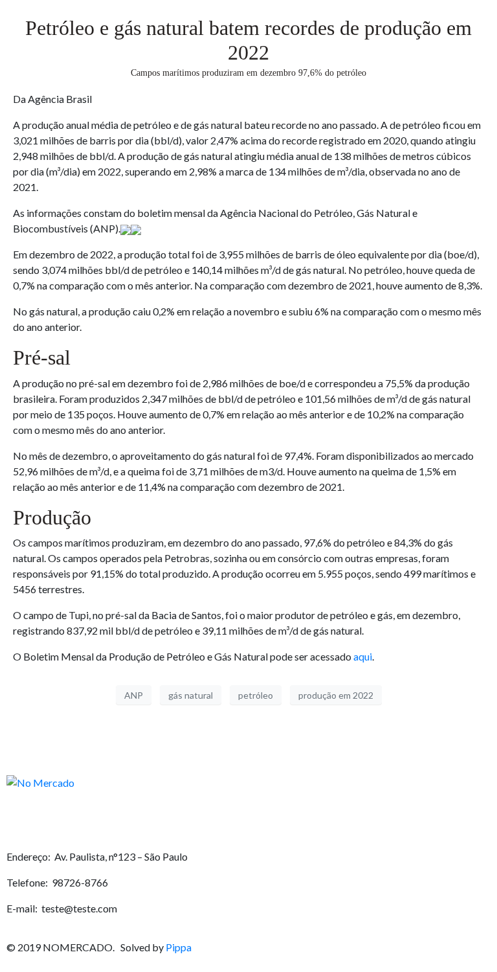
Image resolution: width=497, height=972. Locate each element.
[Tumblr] (129, 820)
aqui (361, 656)
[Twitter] (94, 820)
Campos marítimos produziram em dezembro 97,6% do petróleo (248, 73)
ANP (133, 695)
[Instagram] (58, 820)
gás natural (190, 695)
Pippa (179, 947)
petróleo (255, 695)
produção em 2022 (335, 695)
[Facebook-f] (22, 820)
